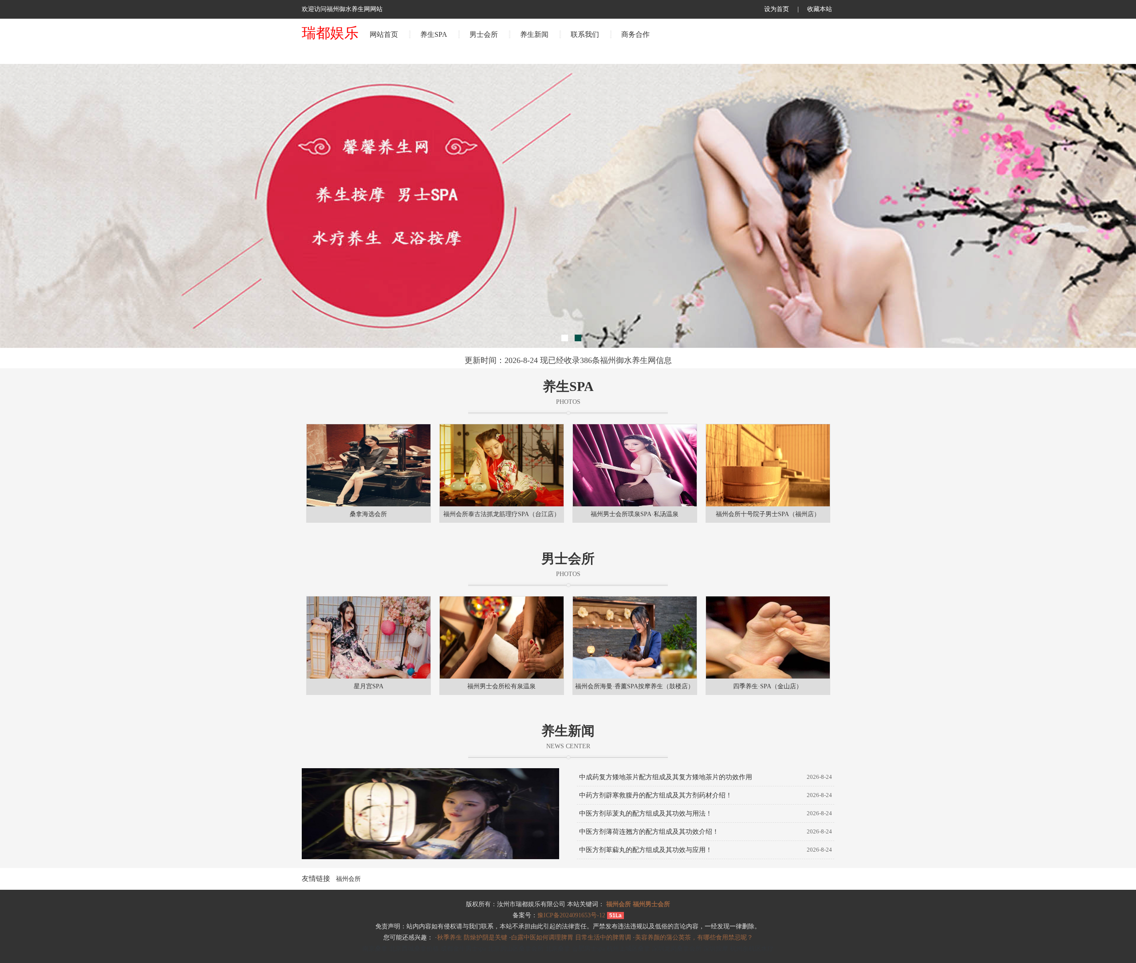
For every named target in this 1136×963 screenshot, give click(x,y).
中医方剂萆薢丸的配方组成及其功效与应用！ (645, 849)
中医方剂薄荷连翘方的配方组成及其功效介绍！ (649, 831)
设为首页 (776, 9)
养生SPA (433, 34)
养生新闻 (534, 34)
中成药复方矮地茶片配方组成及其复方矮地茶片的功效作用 (665, 777)
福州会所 (348, 879)
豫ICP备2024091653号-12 (571, 915)
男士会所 (483, 34)
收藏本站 (819, 9)
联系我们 (585, 34)
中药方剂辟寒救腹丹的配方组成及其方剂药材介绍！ (655, 795)
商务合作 (635, 34)
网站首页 (384, 34)
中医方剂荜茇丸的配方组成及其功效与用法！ (645, 813)
